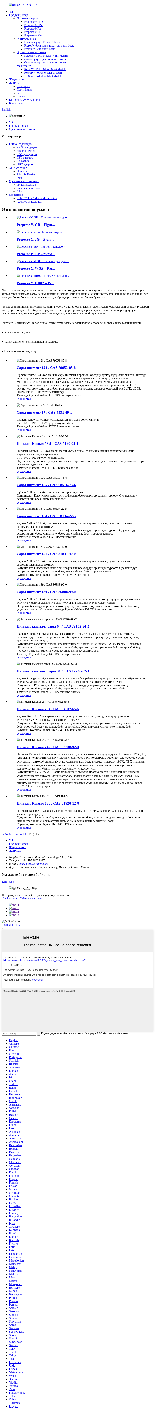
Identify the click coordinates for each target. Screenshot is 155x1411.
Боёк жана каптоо (28, 188)
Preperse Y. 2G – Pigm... (35, 239)
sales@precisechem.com (33, 863)
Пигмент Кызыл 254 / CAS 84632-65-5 (48, 709)
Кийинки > (18, 834)
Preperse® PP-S (33, 25)
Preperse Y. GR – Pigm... (36, 225)
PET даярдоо (25, 157)
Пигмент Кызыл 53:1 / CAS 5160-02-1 (47, 443)
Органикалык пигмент (31, 52)
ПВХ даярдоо (25, 164)
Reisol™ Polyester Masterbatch (43, 72)
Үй (11, 11)
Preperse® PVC (33, 35)
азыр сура (8, 881)
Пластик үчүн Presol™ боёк (42, 42)
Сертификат (24, 89)
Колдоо (21, 96)
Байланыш (16, 103)
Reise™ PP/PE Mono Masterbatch (45, 69)
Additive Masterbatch (29, 201)
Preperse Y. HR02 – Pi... (35, 283)
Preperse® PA (32, 28)
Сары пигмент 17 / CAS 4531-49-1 (44, 412)
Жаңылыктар (17, 79)
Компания (23, 86)
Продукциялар (18, 15)
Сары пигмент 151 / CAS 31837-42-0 (46, 554)
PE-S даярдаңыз (27, 147)
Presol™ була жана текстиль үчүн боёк (49, 45)
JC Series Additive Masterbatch (43, 76)
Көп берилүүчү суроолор (25, 99)
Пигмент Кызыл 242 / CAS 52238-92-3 (48, 747)
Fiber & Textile (26, 174)
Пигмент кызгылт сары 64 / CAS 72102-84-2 (53, 626)
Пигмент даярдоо (28, 18)
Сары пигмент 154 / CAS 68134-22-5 (46, 516)
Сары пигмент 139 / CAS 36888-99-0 (46, 592)
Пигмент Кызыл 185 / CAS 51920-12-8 (48, 803)
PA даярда (23, 160)
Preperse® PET (33, 32)
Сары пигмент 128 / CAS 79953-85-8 (46, 368)
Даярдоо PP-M (26, 150)
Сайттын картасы (31, 898)
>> (27, 834)
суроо (20, 398)
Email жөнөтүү (11, 924)
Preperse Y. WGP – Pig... (36, 268)
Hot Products (9, 898)
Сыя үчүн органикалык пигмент (45, 62)
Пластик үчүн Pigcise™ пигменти (46, 55)
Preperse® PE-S (34, 21)
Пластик (22, 171)
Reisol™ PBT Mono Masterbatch (37, 198)
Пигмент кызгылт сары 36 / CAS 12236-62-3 (53, 671)
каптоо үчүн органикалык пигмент (47, 59)
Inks (19, 177)
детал (27, 398)
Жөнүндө (15, 82)
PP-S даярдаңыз (27, 154)
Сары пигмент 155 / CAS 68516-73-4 (46, 485)
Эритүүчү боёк (26, 38)
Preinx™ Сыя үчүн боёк (39, 48)
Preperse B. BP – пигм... (36, 254)
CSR (19, 93)
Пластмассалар (26, 184)
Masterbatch (24, 65)
